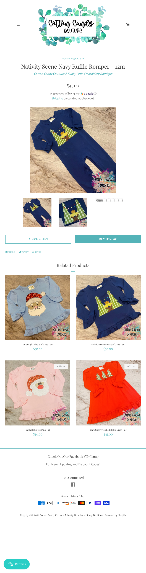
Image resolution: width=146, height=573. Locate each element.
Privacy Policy (78, 496)
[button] (73, 94)
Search (64, 496)
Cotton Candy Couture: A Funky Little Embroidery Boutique (73, 74)
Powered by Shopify (115, 515)
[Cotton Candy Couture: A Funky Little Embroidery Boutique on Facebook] (73, 485)
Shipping (57, 98)
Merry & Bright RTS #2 (73, 58)
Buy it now (107, 239)
